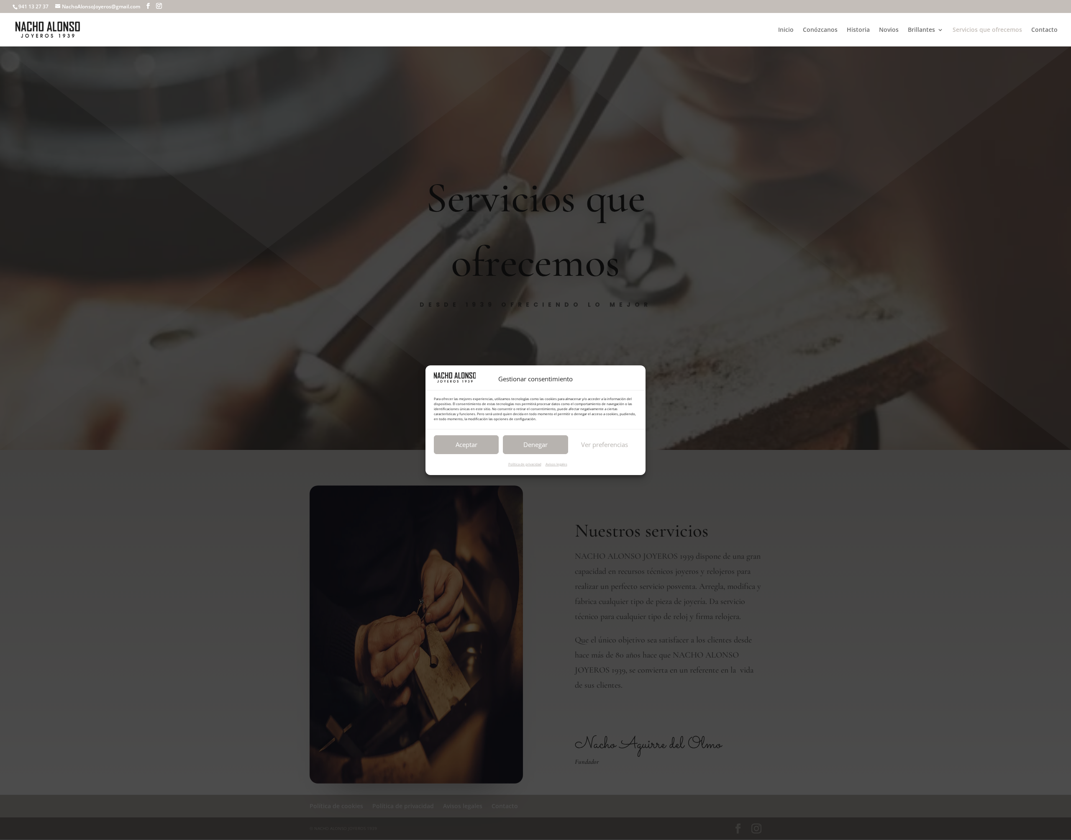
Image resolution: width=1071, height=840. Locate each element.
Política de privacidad (524, 463)
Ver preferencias (604, 444)
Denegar (535, 444)
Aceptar (466, 444)
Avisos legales (556, 463)
